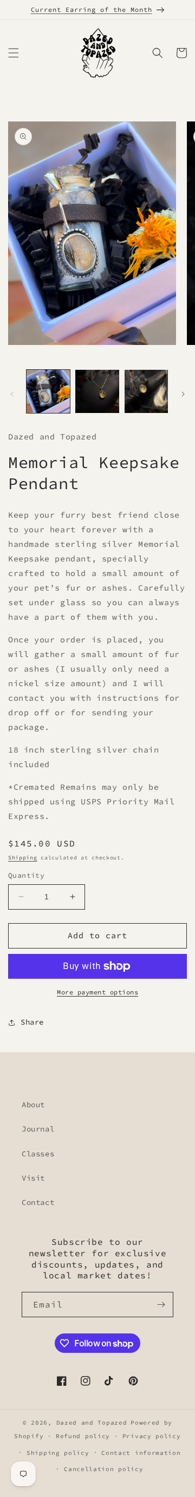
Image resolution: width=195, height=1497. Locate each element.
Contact (38, 1202)
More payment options (97, 992)
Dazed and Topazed (91, 1422)
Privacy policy (151, 1436)
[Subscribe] (161, 1304)
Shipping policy (58, 1453)
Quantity (26, 875)
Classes (38, 1154)
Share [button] (32, 1022)
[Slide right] (183, 394)
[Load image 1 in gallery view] (48, 391)
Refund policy (83, 1436)
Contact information (140, 1453)
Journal (38, 1129)
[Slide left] (12, 394)
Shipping (22, 857)
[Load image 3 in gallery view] (146, 391)
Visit (33, 1178)
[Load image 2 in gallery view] (97, 391)
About (33, 1104)
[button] (13, 53)
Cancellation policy (103, 1469)
